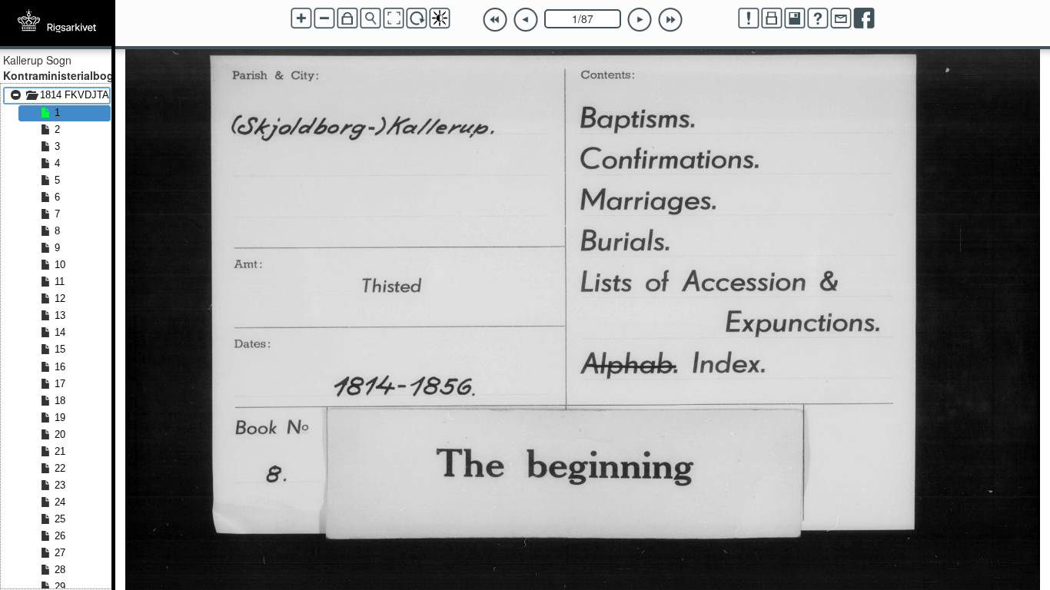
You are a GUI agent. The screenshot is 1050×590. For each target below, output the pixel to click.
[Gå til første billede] (495, 20)
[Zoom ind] (301, 18)
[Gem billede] (795, 18)
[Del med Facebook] (864, 18)
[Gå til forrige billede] (525, 20)
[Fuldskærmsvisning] (393, 18)
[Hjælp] (818, 18)
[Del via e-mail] (841, 18)
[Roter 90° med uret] (416, 18)
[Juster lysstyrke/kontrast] (439, 18)
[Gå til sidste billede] (670, 20)
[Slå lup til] (370, 18)
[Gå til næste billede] (639, 20)
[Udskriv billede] (772, 18)
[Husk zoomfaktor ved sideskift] (347, 18)
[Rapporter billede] (748, 18)
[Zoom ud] (324, 18)
